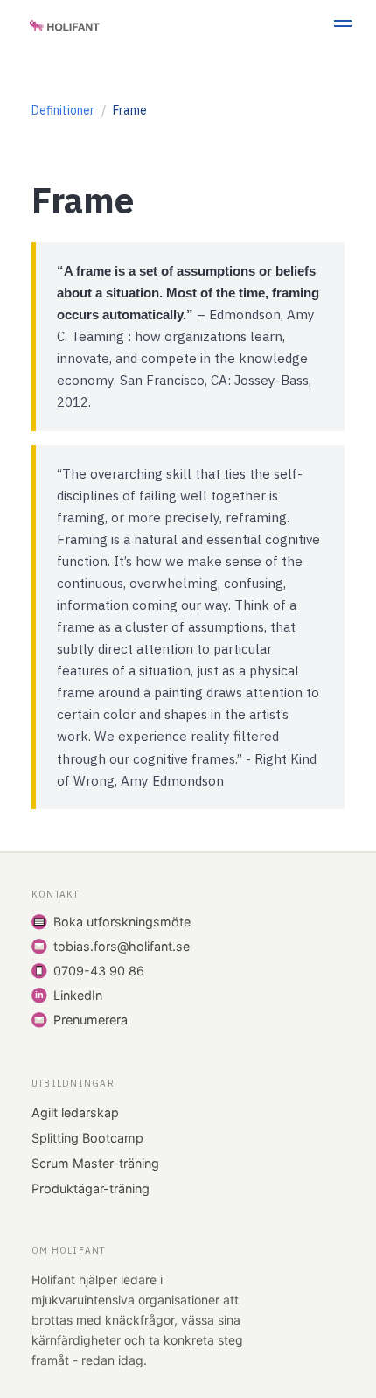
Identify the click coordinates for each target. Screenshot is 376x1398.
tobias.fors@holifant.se (121, 946)
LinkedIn (77, 995)
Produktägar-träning (90, 1188)
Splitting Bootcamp (87, 1137)
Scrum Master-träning (95, 1163)
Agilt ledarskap (75, 1112)
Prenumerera (90, 1019)
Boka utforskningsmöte (122, 921)
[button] (342, 26)
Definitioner (62, 110)
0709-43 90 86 (98, 970)
